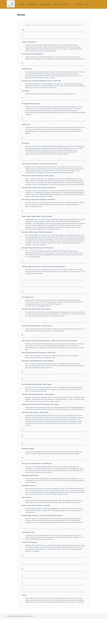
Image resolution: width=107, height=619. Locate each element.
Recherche (80, 4)
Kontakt (86, 4)
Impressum (30, 616)
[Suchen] (99, 4)
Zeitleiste (65, 4)
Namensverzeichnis (31, 4)
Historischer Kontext (45, 4)
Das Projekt (21, 4)
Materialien (56, 4)
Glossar (72, 4)
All (26, 25)
